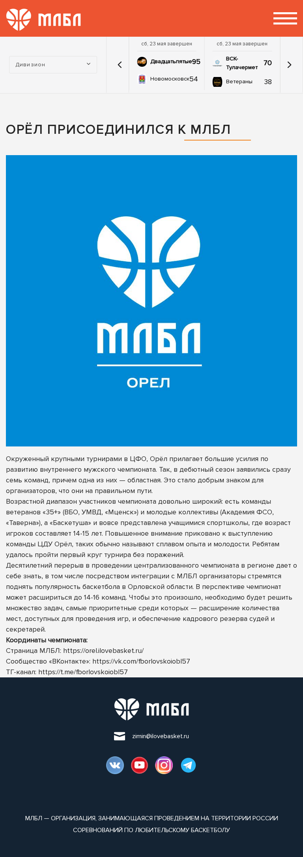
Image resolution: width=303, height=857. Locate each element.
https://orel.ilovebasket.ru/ (103, 650)
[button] (119, 64)
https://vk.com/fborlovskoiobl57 (141, 661)
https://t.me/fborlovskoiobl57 (83, 672)
